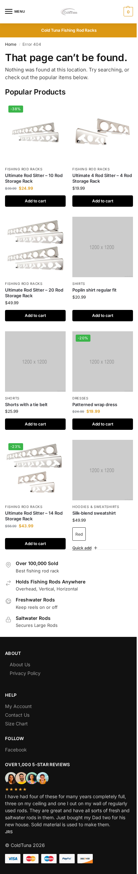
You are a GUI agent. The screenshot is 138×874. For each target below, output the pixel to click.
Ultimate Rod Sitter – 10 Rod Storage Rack (34, 178)
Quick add (79, 537)
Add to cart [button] (35, 200)
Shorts (12, 398)
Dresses (80, 398)
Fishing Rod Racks (24, 169)
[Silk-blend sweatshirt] (102, 470)
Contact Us (17, 705)
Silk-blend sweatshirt (94, 513)
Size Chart (16, 713)
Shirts (78, 284)
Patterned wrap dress (94, 404)
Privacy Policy (25, 663)
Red (79, 534)
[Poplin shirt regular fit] (102, 247)
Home (10, 44)
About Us (20, 654)
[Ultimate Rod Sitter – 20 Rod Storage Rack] (35, 247)
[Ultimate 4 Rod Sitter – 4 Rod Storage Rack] (102, 132)
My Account (18, 696)
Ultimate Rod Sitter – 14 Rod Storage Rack (34, 515)
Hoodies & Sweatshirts (95, 507)
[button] (127, 11)
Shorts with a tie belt (26, 404)
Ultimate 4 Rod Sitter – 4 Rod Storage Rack (102, 178)
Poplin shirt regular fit (94, 290)
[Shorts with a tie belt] (35, 361)
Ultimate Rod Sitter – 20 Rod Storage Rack (34, 292)
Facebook (16, 739)
